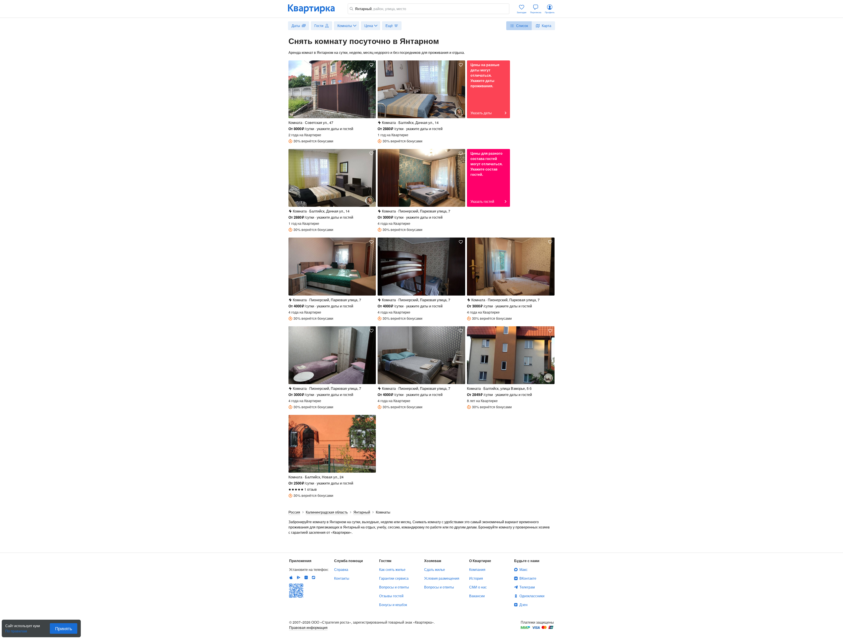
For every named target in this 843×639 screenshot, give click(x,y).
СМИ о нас (478, 587)
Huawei (306, 577)
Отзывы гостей (391, 595)
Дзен (523, 604)
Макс (523, 569)
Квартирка (314, 9)
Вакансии (477, 595)
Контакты (341, 578)
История (476, 578)
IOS (291, 577)
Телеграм (527, 587)
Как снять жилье (392, 569)
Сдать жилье (434, 569)
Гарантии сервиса (394, 578)
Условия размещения (441, 578)
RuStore (313, 577)
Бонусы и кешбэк (393, 604)
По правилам (16, 629)
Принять (63, 628)
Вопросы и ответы (394, 587)
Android (299, 577)
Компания (477, 569)
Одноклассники (531, 595)
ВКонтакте (527, 578)
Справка (341, 569)
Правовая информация (308, 627)
